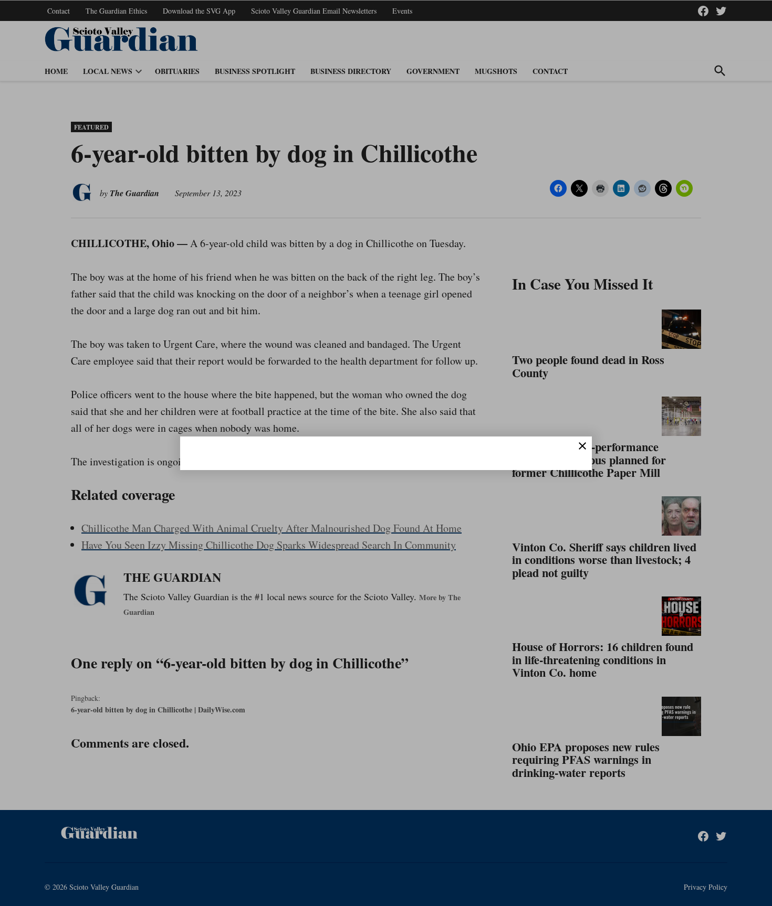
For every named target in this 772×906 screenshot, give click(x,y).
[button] (386, 453)
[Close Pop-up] (582, 445)
